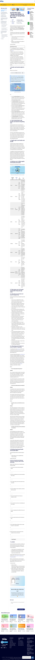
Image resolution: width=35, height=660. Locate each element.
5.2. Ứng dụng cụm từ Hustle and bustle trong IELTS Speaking (4, 29)
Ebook (10, 647)
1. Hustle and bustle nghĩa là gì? (4, 10)
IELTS (12, 50)
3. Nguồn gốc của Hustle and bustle (3, 16)
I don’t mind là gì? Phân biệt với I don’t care (13, 629)
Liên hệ (11, 646)
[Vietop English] (2, 1)
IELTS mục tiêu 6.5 (20, 644)
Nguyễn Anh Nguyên (21, 21)
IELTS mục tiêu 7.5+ (21, 645)
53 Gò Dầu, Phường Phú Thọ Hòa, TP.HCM (30, 650)
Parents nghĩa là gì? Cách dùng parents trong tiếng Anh (30, 629)
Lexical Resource (22, 354)
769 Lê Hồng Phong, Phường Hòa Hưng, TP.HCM (30, 646)
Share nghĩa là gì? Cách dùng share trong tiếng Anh (13, 620)
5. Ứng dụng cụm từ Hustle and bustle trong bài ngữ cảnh (4, 22)
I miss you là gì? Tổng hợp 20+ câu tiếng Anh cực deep (4, 629)
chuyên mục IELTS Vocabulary (18, 555)
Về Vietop (11, 639)
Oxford (16, 76)
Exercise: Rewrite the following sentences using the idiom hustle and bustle (4, 36)
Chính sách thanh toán (13, 643)
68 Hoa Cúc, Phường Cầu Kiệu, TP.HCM (30, 642)
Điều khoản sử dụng (12, 645)
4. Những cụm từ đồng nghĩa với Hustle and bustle (4, 19)
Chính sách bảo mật (12, 644)
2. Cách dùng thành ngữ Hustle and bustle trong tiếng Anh (4, 13)
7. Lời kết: (2, 38)
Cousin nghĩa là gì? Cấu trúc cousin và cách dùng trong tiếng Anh (4, 620)
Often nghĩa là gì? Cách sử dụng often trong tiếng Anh (21, 629)
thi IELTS (21, 363)
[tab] (17, 539)
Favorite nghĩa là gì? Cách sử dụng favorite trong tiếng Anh (21, 620)
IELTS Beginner (20, 640)
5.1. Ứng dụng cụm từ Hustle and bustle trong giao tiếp (4, 25)
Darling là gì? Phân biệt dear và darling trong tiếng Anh (30, 620)
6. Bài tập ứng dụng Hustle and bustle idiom (4, 32)
